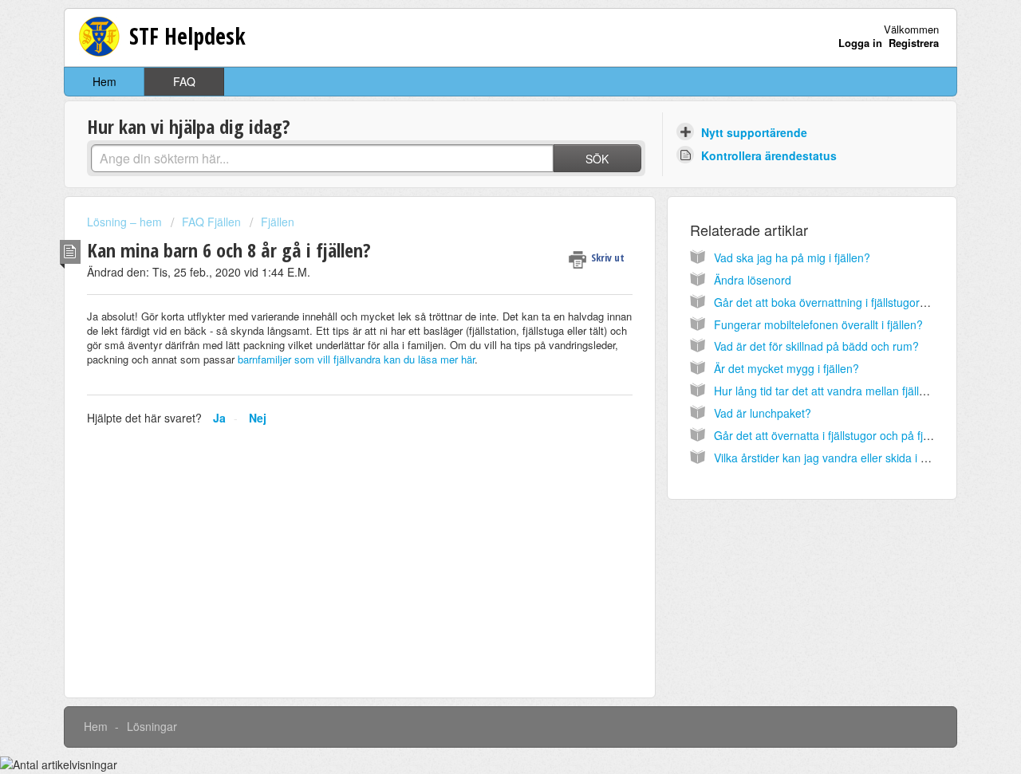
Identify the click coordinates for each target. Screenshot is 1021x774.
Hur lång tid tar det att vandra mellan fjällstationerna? (848, 391)
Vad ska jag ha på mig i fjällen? (792, 257)
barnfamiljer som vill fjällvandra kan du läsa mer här (355, 359)
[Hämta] (481, 175)
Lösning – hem (126, 222)
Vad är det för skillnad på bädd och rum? (816, 346)
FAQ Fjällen (211, 222)
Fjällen (277, 222)
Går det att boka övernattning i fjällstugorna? (826, 302)
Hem (104, 81)
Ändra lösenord (752, 280)
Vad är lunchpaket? (762, 413)
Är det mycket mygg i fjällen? (786, 368)
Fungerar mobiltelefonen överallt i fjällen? (818, 324)
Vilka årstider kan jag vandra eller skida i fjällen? (835, 458)
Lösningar (152, 726)
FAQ (184, 81)
